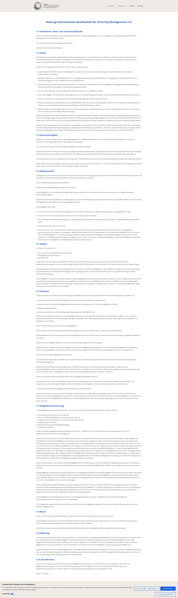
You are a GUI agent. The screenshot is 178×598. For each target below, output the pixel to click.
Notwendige (6, 594)
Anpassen (138, 588)
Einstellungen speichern (165, 594)
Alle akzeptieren (168, 588)
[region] (89, 590)
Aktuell (132, 6)
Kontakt (140, 6)
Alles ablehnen (152, 588)
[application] (115, 6)
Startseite (110, 6)
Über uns (122, 6)
